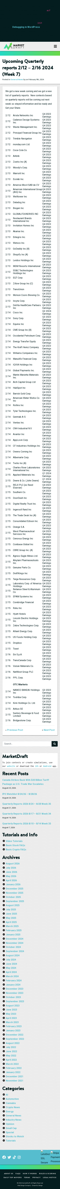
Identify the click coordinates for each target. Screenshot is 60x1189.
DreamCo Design (37, 1185)
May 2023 (11, 1013)
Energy (10, 1111)
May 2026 (11, 876)
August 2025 (13, 905)
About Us (8, 1173)
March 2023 (12, 1022)
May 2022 (11, 1055)
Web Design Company (24, 1185)
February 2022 (14, 1068)
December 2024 (14, 938)
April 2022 (11, 1059)
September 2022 (15, 1039)
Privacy (36, 1177)
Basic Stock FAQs (15, 845)
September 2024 (15, 951)
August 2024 (13, 955)
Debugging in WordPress (26, 27)
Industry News (13, 1119)
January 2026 (13, 884)
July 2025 (11, 909)
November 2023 (14, 993)
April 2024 (11, 972)
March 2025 (12, 926)
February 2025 (14, 930)
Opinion (10, 1124)
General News (17, 79)
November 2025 (14, 892)
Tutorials (11, 1140)
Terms (27, 1177)
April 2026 (11, 880)
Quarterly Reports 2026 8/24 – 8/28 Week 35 (26, 804)
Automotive (12, 1099)
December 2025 (14, 888)
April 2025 (11, 922)
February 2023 (14, 1026)
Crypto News (13, 1107)
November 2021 (14, 1080)
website (11, 766)
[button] (55, 46)
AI (7, 1094)
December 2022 (14, 1034)
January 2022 (13, 1072)
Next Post (49, 730)
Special (10, 1132)
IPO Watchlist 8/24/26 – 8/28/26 (19, 794)
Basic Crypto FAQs (16, 849)
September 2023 (15, 1001)
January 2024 (13, 984)
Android (47, 766)
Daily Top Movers (13, 1177)
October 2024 (13, 947)
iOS (36, 766)
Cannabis (11, 1103)
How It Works (30, 1173)
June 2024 (11, 964)
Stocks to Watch (15, 1136)
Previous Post (15, 730)
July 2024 (11, 959)
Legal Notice (50, 1177)
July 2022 (11, 1047)
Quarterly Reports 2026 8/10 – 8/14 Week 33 (26, 823)
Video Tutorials (14, 841)
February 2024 (14, 980)
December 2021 (14, 1076)
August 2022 (13, 1043)
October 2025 (13, 897)
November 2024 (14, 943)
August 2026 (13, 863)
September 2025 (15, 901)
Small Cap (11, 1128)
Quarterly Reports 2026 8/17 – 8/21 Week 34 (26, 813)
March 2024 (12, 976)
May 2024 (11, 968)
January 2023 (13, 1030)
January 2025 (13, 934)
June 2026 (11, 872)
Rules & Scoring (47, 1173)
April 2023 (11, 1018)
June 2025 (11, 913)
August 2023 (13, 1005)
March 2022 (12, 1064)
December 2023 (14, 988)
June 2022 (11, 1051)
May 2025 (11, 918)
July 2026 (11, 867)
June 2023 (11, 1009)
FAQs (18, 1173)
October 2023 (13, 997)
